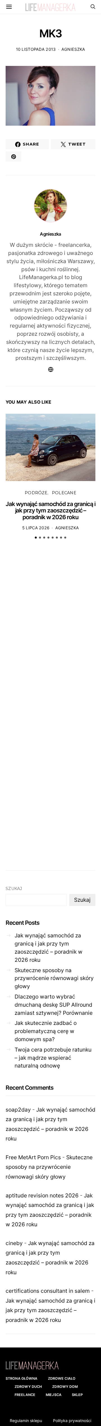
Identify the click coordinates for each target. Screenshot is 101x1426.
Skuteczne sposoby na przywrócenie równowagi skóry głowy (54, 978)
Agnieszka (73, 49)
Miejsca (53, 1395)
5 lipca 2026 (35, 527)
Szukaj (14, 888)
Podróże (36, 492)
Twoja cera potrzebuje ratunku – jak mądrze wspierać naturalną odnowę (53, 1057)
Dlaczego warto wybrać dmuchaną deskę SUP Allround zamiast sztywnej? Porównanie (54, 1004)
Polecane (64, 492)
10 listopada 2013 (36, 49)
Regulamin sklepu (26, 1420)
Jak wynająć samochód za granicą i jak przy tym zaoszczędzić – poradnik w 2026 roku (50, 510)
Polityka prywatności (72, 1420)
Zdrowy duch (28, 1386)
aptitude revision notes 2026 (42, 1195)
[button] (36, 537)
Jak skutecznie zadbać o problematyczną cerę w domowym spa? (46, 1031)
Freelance (25, 1395)
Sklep (77, 1395)
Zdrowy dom (65, 1386)
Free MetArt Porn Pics (33, 1157)
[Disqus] (50, 630)
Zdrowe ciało (62, 1378)
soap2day (18, 1109)
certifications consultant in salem (48, 1290)
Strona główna (22, 1378)
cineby (14, 1243)
